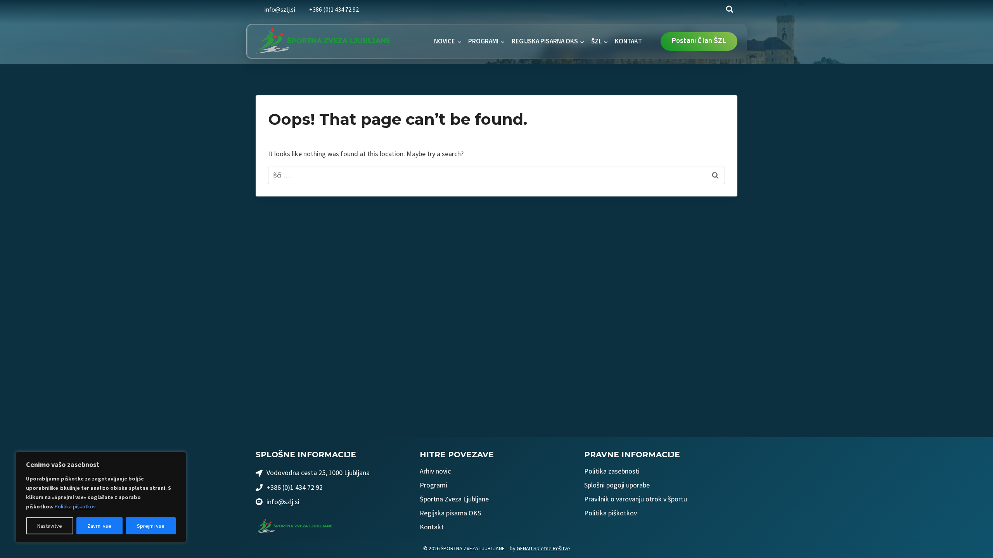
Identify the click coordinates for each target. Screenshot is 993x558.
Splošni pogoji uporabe (617, 484)
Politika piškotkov (75, 506)
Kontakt (432, 526)
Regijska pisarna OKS (450, 512)
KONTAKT (628, 41)
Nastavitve (49, 525)
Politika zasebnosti (612, 471)
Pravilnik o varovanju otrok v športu (635, 498)
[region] (101, 497)
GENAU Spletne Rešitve (543, 548)
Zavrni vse (99, 525)
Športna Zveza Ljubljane (454, 498)
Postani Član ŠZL (699, 41)
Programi (433, 484)
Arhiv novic (435, 471)
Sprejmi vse (150, 525)
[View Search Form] (729, 9)
